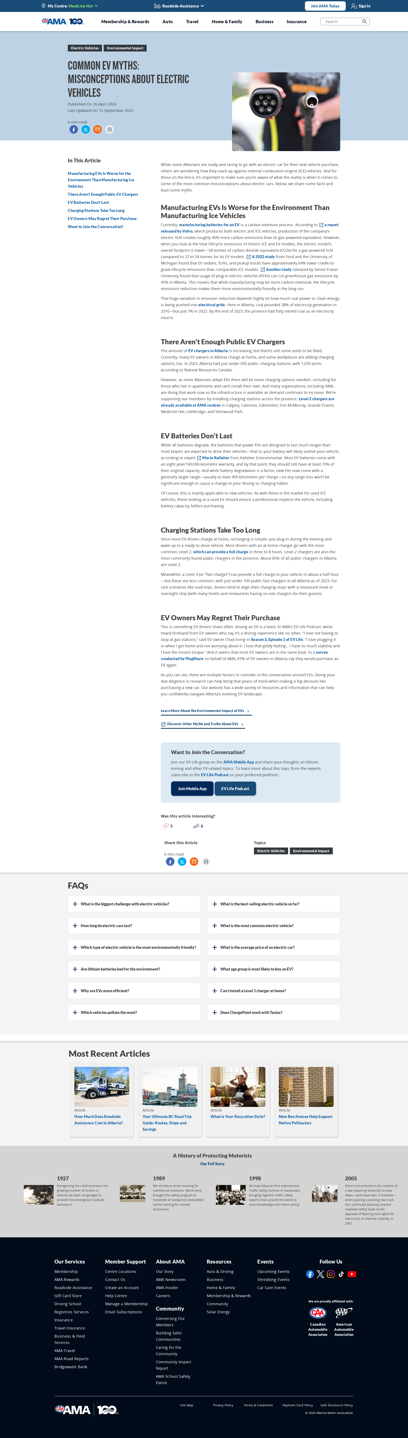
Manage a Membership (126, 1303)
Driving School (67, 1303)
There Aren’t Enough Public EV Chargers (103, 194)
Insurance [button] (297, 21)
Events (265, 1261)
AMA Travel (64, 1350)
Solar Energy (218, 1311)
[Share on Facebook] (73, 129)
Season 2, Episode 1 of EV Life (277, 639)
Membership (66, 1271)
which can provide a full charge (220, 551)
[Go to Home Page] (87, 1409)
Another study (276, 269)
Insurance (63, 1319)
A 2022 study (260, 256)
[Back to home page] (63, 21)
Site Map (186, 1405)
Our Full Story (212, 1163)
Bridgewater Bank (70, 1366)
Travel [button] (192, 21)
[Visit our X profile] (320, 1273)
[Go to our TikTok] (341, 1273)
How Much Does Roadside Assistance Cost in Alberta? (98, 1119)
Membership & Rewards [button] (125, 21)
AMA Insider (167, 1287)
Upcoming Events (273, 1271)
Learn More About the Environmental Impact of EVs (206, 711)
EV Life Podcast (215, 774)
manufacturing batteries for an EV (209, 224)
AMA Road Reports (71, 1358)
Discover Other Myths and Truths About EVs (203, 725)
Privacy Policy (223, 1405)
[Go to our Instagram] (331, 1273)
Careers (163, 1295)
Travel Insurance (69, 1328)
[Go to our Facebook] (310, 1273)
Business (215, 1279)
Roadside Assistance (73, 1287)
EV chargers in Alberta (208, 350)
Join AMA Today (325, 6)
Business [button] (264, 21)
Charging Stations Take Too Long (96, 210)
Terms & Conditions (258, 1405)
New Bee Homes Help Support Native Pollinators (306, 1119)
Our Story (165, 1271)
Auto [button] (168, 21)
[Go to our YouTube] (352, 1273)
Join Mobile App (192, 788)
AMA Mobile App (238, 762)
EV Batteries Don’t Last (88, 202)
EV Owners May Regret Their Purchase (102, 218)
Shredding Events (273, 1279)
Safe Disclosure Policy (336, 1405)
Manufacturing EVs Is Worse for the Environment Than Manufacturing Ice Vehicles (101, 180)
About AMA (170, 1261)
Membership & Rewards (229, 1295)
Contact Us (115, 1279)
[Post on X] (85, 129)
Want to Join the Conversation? (95, 226)
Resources (219, 1261)
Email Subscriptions (123, 1311)
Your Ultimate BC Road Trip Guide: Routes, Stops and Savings (167, 1123)
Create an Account (122, 1287)
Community (170, 1308)
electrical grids (211, 304)
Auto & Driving (220, 1271)
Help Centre (116, 1295)
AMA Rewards (67, 1279)
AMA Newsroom (171, 1279)
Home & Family (221, 1287)
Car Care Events (271, 1287)
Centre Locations (120, 1271)
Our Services (69, 1261)
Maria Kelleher (213, 457)
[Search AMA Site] (364, 21)
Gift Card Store (68, 1295)
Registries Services (71, 1311)
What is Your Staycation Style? (238, 1116)
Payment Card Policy (298, 1405)
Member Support (125, 1261)
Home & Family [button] (227, 21)
